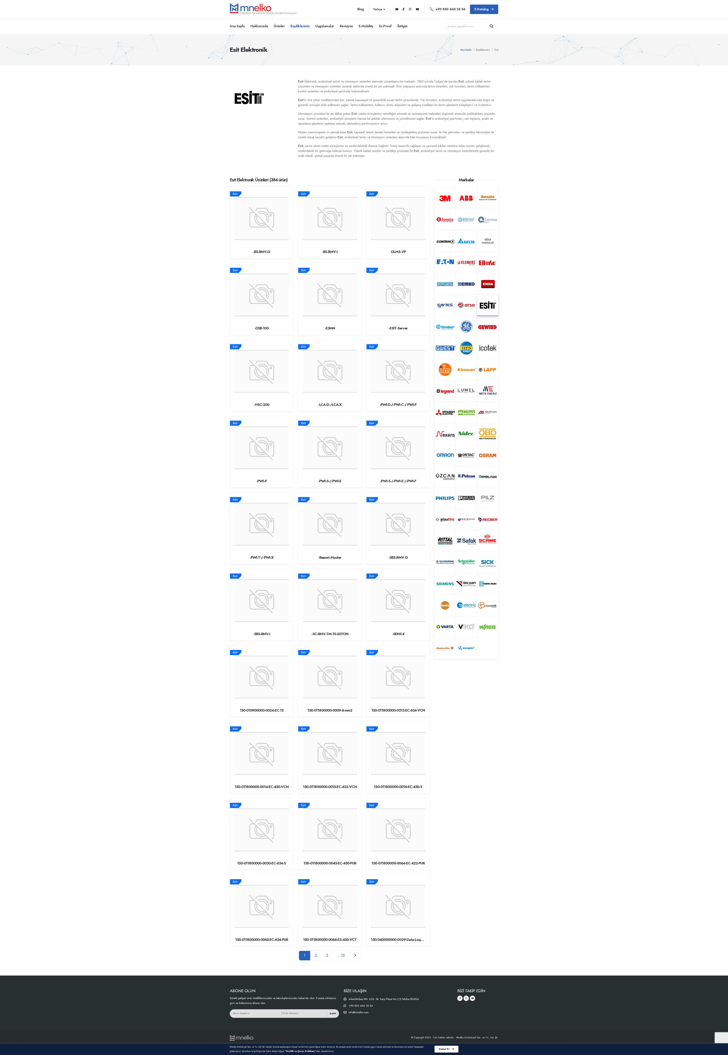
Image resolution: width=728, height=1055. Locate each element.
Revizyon (346, 26)
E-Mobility (366, 26)
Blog (360, 9)
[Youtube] (417, 9)
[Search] (491, 26)
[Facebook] (403, 9)
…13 (341, 955)
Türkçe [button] (378, 9)
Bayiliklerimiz (300, 26)
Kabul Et (444, 1049)
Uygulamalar (324, 26)
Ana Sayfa (237, 26)
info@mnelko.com (359, 1012)
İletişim (402, 26)
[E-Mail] (396, 9)
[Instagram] (410, 9)
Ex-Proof (385, 26)
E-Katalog (482, 9)
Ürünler (279, 26)
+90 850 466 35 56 (450, 9)
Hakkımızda (259, 26)
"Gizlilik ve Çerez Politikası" (300, 1051)
